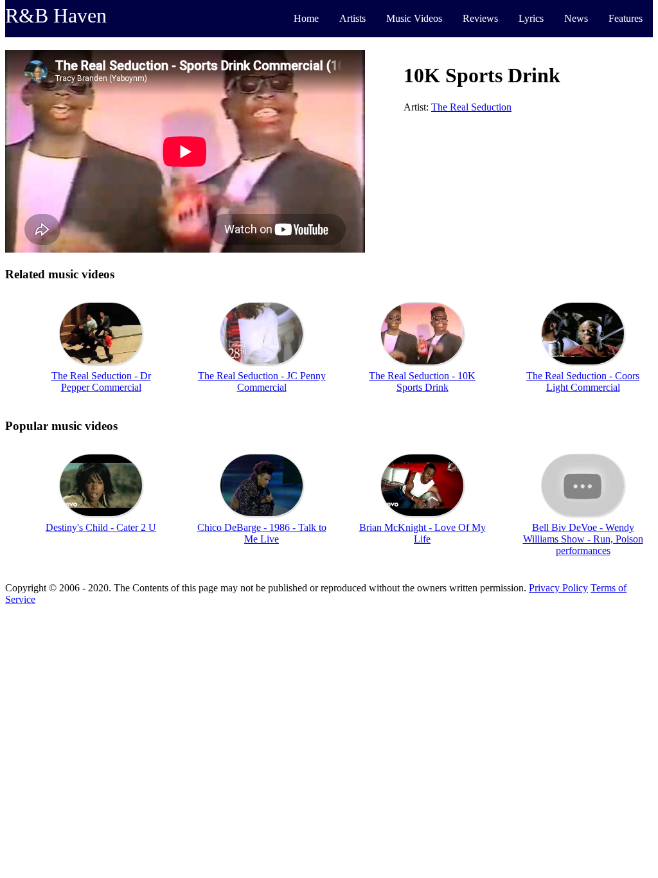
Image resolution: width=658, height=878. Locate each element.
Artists (352, 18)
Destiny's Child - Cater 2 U (101, 527)
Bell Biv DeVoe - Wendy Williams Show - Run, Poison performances (583, 539)
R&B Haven (56, 15)
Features (626, 18)
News (576, 18)
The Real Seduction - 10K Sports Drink (422, 381)
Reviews (480, 18)
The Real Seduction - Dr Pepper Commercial (101, 381)
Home (306, 18)
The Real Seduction (471, 107)
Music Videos (414, 18)
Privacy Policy (558, 587)
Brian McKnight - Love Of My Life (422, 533)
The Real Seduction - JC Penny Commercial (262, 381)
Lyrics (531, 18)
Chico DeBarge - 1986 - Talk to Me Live (261, 533)
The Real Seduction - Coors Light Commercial (582, 381)
